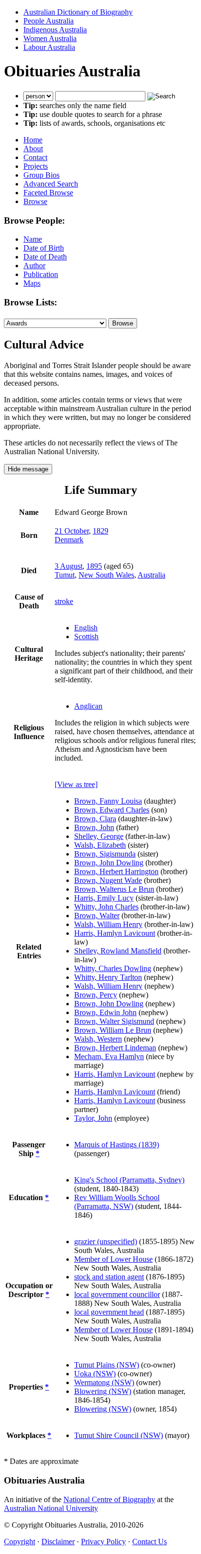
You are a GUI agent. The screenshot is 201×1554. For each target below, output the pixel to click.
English (86, 628)
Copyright (19, 1541)
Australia (151, 575)
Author (34, 265)
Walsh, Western (98, 1039)
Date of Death (45, 257)
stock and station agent (109, 1277)
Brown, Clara (95, 818)
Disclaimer (58, 1541)
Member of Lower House (113, 1259)
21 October (72, 531)
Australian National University (51, 1508)
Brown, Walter (97, 915)
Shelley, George (98, 836)
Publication (40, 274)
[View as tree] (76, 784)
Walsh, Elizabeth (100, 845)
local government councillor (117, 1294)
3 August (68, 566)
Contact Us (149, 1541)
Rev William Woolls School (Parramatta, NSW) (117, 1201)
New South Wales (106, 575)
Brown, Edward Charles (111, 810)
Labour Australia (49, 47)
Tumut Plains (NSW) (106, 1365)
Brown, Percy (95, 995)
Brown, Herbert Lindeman (115, 1048)
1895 (94, 566)
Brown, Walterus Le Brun (114, 889)
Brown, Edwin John (105, 1012)
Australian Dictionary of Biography (78, 12)
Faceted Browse (48, 192)
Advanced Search (50, 184)
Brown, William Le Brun (112, 1030)
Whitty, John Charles (106, 907)
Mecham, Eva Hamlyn (109, 1056)
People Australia (48, 21)
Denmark (69, 539)
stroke (64, 601)
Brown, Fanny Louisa (108, 801)
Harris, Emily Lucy (104, 898)
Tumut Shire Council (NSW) (118, 1435)
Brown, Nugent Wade (108, 880)
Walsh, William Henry (108, 924)
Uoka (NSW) (95, 1373)
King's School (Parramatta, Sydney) (129, 1180)
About (33, 148)
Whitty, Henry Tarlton (108, 977)
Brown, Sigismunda (105, 854)
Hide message (28, 469)
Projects (35, 166)
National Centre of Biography (109, 1499)
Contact (35, 157)
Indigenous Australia (55, 29)
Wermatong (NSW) (104, 1382)
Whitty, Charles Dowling (112, 968)
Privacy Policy (103, 1541)
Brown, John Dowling (108, 862)
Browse (35, 201)
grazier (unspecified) (105, 1241)
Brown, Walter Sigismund (114, 1021)
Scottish (86, 636)
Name (32, 239)
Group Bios (41, 175)
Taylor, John (93, 1118)
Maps (31, 283)
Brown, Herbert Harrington (116, 871)
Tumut (65, 575)
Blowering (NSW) (102, 1391)
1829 (100, 531)
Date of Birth (43, 248)
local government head (109, 1312)
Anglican (88, 706)
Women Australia (50, 38)
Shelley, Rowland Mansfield (117, 951)
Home (32, 140)
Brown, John (94, 827)
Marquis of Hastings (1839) (116, 1144)
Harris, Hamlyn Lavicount (114, 933)
